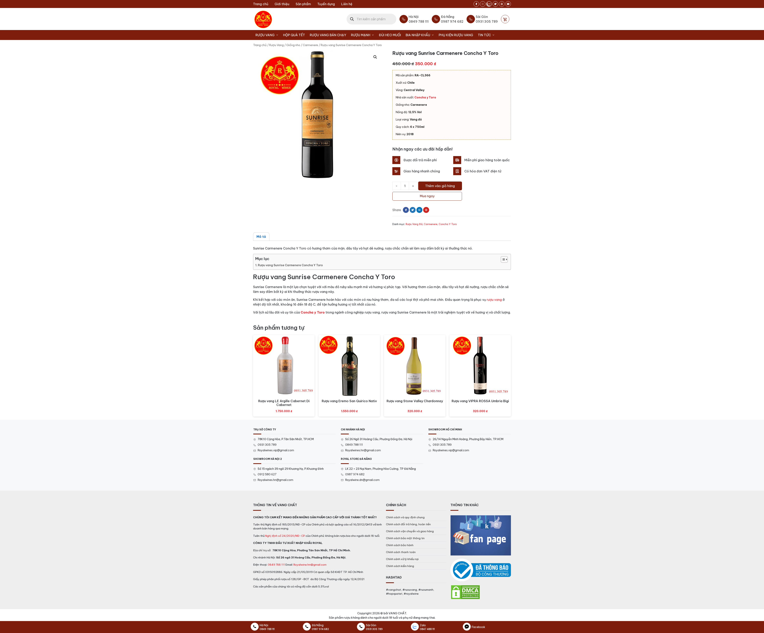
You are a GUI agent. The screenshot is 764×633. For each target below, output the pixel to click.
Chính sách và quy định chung (405, 517)
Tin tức (484, 35)
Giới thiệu (282, 4)
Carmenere (310, 45)
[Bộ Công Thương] (480, 570)
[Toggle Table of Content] (502, 259)
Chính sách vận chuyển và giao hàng (410, 531)
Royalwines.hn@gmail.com (363, 450)
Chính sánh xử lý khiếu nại (402, 559)
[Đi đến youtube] (508, 4)
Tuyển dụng (326, 4)
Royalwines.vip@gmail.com (276, 450)
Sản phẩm (303, 4)
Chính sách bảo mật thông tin (405, 538)
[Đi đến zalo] (489, 4)
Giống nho (293, 45)
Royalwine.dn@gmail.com (362, 480)
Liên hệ (346, 4)
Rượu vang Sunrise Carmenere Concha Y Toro (290, 265)
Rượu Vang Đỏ (414, 224)
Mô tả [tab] (261, 237)
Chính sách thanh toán (401, 552)
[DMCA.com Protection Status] (465, 592)
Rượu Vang (265, 35)
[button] (375, 57)
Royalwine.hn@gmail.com (309, 564)
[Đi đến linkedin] (419, 210)
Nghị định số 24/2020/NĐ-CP (285, 536)
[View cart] (505, 19)
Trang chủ (260, 4)
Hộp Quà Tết (294, 35)
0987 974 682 (354, 474)
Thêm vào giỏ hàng (440, 186)
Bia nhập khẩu (418, 35)
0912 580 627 (267, 474)
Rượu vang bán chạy (328, 35)
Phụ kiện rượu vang (456, 35)
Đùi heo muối (390, 35)
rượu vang (494, 300)
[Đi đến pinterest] (502, 4)
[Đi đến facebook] (476, 4)
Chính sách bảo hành (399, 545)
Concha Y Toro (448, 224)
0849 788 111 (354, 445)
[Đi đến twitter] (495, 4)
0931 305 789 (267, 445)
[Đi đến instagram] (482, 4)
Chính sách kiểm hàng (400, 566)
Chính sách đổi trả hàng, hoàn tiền (408, 524)
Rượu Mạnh (360, 35)
